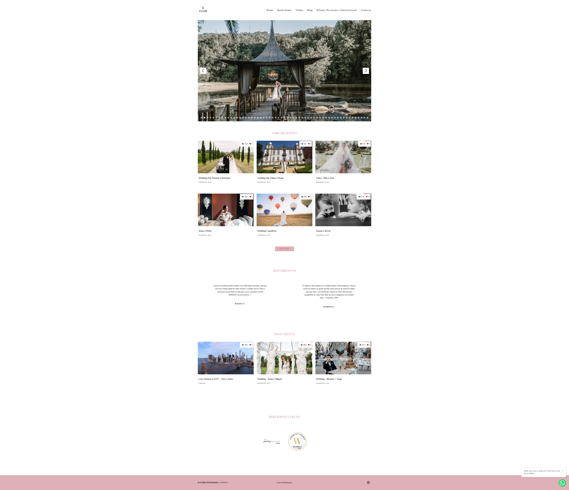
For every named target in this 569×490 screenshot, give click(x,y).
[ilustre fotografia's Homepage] (208, 10)
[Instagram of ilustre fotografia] (368, 482)
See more (284, 249)
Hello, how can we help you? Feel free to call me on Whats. (542, 472)
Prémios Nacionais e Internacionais (337, 10)
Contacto (366, 10)
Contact (224, 482)
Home (269, 10)
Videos (299, 10)
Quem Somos (284, 10)
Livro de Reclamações (284, 482)
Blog (310, 10)
